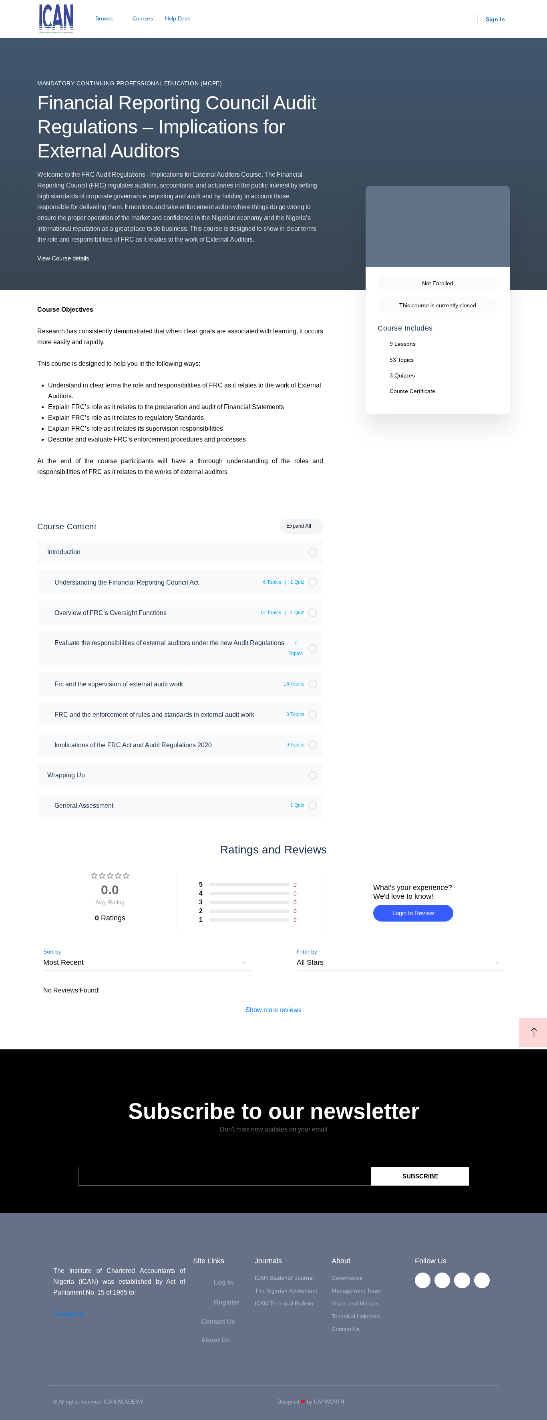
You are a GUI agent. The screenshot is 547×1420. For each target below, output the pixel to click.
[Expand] (46, 582)
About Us (215, 1340)
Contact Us (218, 1321)
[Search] (466, 19)
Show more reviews (273, 1010)
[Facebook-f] (422, 1280)
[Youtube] (462, 1280)
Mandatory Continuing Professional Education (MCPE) (129, 83)
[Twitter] (442, 1280)
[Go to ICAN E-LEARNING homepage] (56, 18)
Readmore (68, 1314)
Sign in (495, 19)
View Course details (64, 258)
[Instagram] (482, 1280)
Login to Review (413, 913)
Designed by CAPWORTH (311, 1402)
